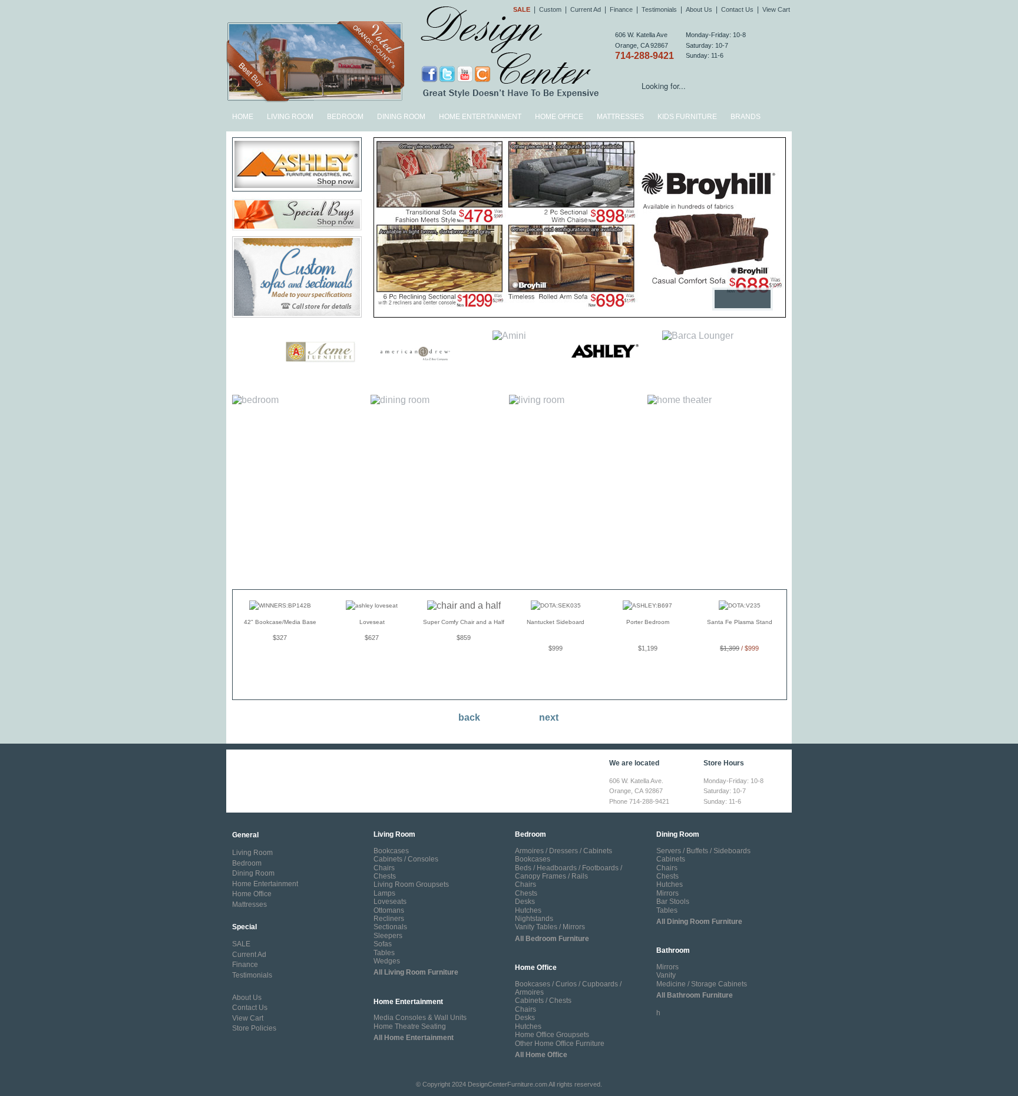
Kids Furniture (687, 117)
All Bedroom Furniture (552, 939)
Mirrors (667, 893)
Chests (385, 876)
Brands (746, 117)
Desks (525, 901)
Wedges (387, 961)
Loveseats (390, 901)
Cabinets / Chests (543, 1000)
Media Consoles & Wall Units (420, 1018)
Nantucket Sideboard (555, 622)
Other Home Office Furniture (559, 1043)
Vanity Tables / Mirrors (550, 927)
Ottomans (389, 910)
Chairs (384, 868)
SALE (241, 944)
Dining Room (401, 117)
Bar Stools (672, 901)
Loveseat (372, 622)
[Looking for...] (782, 87)
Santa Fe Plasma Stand (739, 622)
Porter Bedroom (647, 622)
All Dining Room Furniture (699, 921)
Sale (521, 9)
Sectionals (390, 927)
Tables (384, 953)
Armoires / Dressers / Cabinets (563, 851)
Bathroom (673, 950)
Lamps (384, 893)
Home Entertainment (480, 117)
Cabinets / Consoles (406, 859)
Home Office (559, 117)
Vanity (666, 975)
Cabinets (670, 859)
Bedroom (345, 117)
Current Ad (585, 9)
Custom (550, 9)
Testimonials (659, 9)
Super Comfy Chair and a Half (463, 622)
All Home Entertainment (414, 1038)
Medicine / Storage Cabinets (701, 984)
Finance (621, 9)
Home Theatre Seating (410, 1026)
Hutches (528, 910)
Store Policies (254, 1028)
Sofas (383, 944)
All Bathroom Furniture (694, 995)
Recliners (389, 919)
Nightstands (534, 919)
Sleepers (388, 936)
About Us (699, 9)
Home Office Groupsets (552, 1035)
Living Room (290, 117)
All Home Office (541, 1055)
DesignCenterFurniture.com (507, 1084)
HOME (242, 117)
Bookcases (391, 851)
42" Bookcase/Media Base (280, 622)
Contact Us (737, 9)
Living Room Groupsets (411, 884)
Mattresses (620, 117)
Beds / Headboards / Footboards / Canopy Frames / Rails (568, 872)
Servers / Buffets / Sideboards (703, 851)
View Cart (776, 9)
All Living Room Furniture (416, 972)
